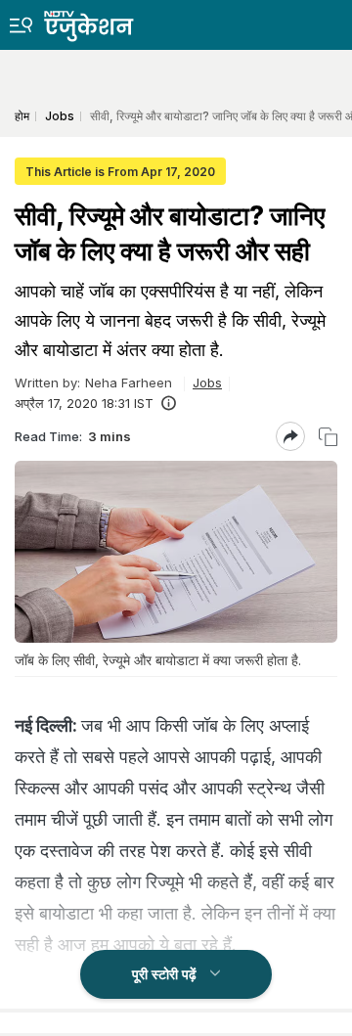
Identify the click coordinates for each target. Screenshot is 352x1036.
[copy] (328, 437)
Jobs (207, 382)
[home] (103, 21)
